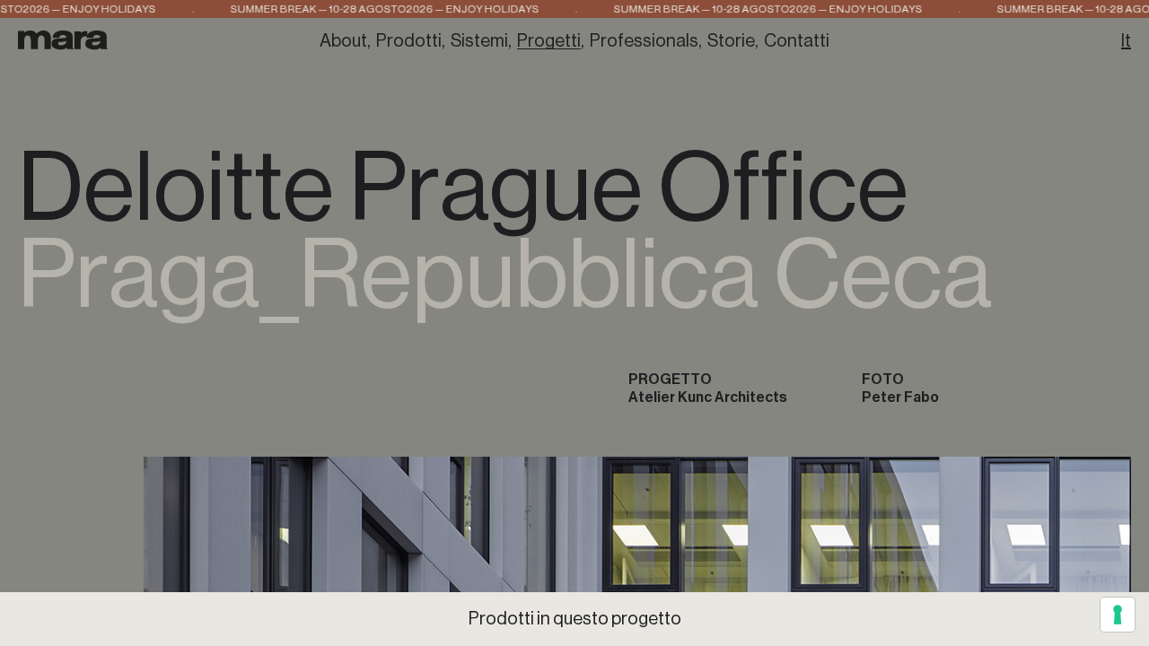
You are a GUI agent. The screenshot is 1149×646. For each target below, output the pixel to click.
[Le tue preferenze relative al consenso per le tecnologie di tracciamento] (1118, 615)
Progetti (549, 41)
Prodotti (409, 41)
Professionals (644, 41)
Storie (731, 41)
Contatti (796, 41)
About (343, 41)
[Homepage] (63, 40)
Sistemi (479, 41)
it (1126, 41)
